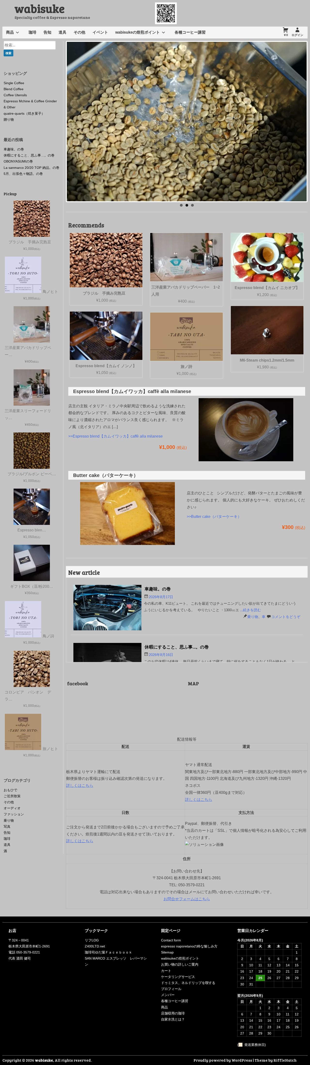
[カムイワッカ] (246, 462)
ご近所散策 (12, 796)
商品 (10, 32)
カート (166, 971)
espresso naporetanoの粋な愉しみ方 (189, 946)
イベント (100, 32)
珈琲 (32, 32)
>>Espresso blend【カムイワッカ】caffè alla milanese (115, 436)
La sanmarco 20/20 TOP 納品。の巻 (31, 168)
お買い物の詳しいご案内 (179, 964)
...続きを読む (250, 610)
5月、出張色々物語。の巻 (23, 174)
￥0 (285, 35)
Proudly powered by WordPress (223, 1060)
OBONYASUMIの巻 (18, 161)
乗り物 (252, 617)
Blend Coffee (13, 89)
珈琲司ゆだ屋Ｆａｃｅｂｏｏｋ (108, 952)
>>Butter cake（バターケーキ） (214, 516)
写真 (7, 826)
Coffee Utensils (15, 95)
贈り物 (9, 119)
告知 (47, 32)
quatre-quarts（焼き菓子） (24, 113)
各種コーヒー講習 (190, 32)
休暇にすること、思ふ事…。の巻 (177, 647)
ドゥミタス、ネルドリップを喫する (188, 983)
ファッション (14, 814)
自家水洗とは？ (173, 1019)
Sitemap (167, 952)
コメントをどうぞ (285, 617)
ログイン (297, 35)
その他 (79, 32)
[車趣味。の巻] (107, 608)
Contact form (171, 940)
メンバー (168, 995)
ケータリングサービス (178, 977)
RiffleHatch (285, 1060)
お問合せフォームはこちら (186, 899)
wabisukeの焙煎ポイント (137, 32)
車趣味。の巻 (158, 589)
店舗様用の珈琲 (173, 1013)
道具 (62, 32)
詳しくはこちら (79, 785)
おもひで (10, 790)
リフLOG (92, 940)
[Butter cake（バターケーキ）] (127, 546)
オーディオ (12, 808)
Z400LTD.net (95, 946)
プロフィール (171, 989)
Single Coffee (14, 83)
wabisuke (40, 8)
